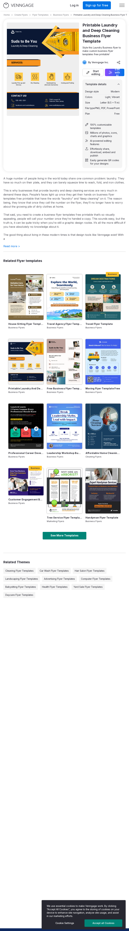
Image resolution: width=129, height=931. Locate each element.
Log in (74, 5)
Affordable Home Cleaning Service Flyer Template (103, 453)
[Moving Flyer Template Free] (103, 361)
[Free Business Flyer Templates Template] (64, 361)
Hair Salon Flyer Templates (89, 570)
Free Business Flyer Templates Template (64, 388)
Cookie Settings (64, 923)
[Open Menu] (122, 5)
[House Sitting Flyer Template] (26, 297)
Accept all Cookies (103, 923)
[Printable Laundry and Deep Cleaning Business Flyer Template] (26, 361)
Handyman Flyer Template (101, 517)
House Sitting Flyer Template (26, 323)
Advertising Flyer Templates (59, 578)
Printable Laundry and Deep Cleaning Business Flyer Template (26, 388)
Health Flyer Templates (55, 586)
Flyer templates (40, 15)
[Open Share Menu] (118, 62)
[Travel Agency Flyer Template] (64, 297)
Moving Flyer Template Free (102, 388)
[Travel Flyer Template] (103, 297)
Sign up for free (96, 5)
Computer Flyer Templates (95, 578)
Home (7, 15)
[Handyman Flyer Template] (103, 490)
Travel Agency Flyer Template (64, 323)
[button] (93, 72)
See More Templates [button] (64, 535)
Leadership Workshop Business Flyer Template (64, 453)
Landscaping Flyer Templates (21, 578)
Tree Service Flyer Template (64, 517)
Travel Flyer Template (99, 323)
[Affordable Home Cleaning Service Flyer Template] (103, 426)
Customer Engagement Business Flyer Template (26, 499)
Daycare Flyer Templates (19, 594)
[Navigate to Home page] (18, 5)
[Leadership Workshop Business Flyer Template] (64, 426)
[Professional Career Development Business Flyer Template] (26, 426)
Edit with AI (117, 72)
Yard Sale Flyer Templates (88, 586)
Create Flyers (21, 15)
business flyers (61, 15)
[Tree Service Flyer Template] (64, 490)
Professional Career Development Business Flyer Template (26, 453)
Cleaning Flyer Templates (19, 570)
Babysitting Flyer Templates (20, 586)
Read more (11, 246)
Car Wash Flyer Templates (54, 570)
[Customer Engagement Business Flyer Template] (26, 481)
